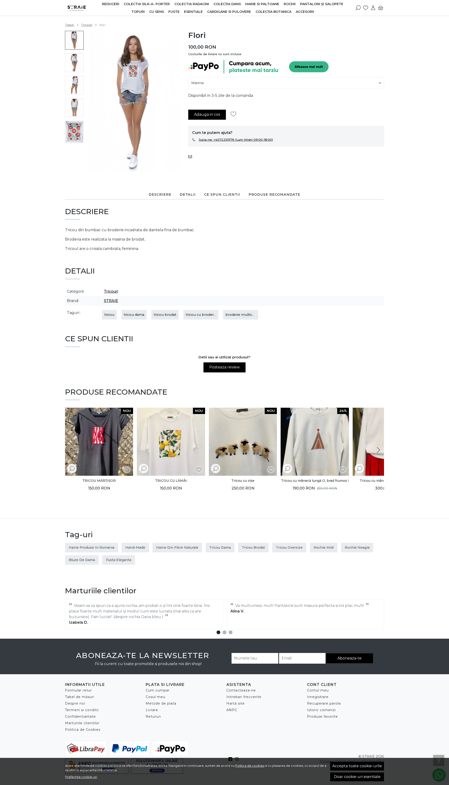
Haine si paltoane (262, 4)
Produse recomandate (274, 194)
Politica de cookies (249, 765)
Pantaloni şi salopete (321, 4)
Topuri (138, 12)
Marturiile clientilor (82, 723)
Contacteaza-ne (241, 690)
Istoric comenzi (321, 710)
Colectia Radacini (191, 4)
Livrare (152, 710)
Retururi (153, 716)
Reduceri (110, 4)
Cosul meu (155, 697)
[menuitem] (74, 40)
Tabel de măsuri (79, 697)
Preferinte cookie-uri (81, 777)
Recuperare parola (324, 703)
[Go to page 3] (230, 632)
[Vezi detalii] (72, 469)
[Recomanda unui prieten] (191, 156)
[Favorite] (365, 8)
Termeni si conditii (82, 710)
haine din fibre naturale (177, 547)
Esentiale (193, 12)
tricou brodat (165, 315)
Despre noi (75, 703)
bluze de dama (82, 560)
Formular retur (78, 690)
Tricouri (86, 25)
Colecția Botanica (273, 12)
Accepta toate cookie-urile (357, 766)
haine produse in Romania (91, 547)
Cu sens (156, 12)
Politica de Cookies (82, 729)
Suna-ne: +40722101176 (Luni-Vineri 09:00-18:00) (236, 139)
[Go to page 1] (218, 632)
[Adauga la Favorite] (234, 114)
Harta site (235, 703)
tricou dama (134, 315)
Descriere (160, 194)
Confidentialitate (80, 716)
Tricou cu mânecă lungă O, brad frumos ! (315, 481)
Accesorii (305, 12)
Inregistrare (318, 697)
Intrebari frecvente (243, 697)
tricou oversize (289, 547)
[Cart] (380, 8)
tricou (109, 315)
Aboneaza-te (349, 658)
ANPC (231, 710)
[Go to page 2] (224, 632)
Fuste (174, 12)
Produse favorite (322, 716)
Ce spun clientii (222, 194)
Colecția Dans (227, 4)
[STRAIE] (82, 7)
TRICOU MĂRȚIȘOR (99, 481)
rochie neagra (357, 547)
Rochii (290, 4)
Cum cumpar (158, 690)
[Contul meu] (373, 8)
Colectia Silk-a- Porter (147, 4)
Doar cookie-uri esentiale (357, 776)
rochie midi (324, 547)
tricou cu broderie (201, 315)
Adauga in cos (207, 114)
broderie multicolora (243, 315)
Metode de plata (161, 703)
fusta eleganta (118, 560)
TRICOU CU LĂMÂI (171, 481)
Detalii (188, 194)
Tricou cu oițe (242, 481)
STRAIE (111, 301)
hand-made (135, 547)
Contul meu (318, 690)
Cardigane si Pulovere (229, 12)
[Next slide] (378, 450)
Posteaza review (224, 367)
